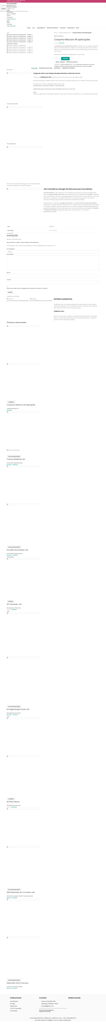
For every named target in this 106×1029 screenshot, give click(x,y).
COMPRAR (65, 58)
